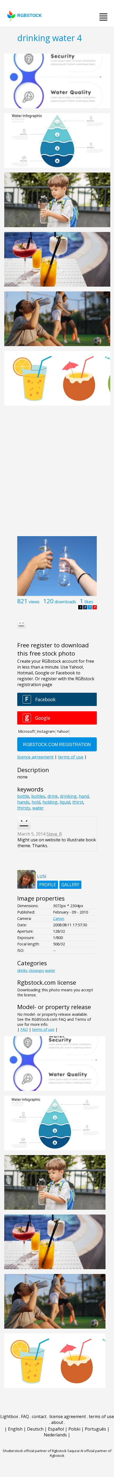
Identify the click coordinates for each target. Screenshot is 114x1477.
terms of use (43, 1029)
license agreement (67, 1416)
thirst (77, 802)
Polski (74, 1429)
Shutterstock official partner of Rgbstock (35, 1450)
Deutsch (35, 1429)
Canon (58, 918)
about (57, 1422)
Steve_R (54, 834)
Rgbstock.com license (46, 982)
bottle (23, 796)
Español (56, 1429)
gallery (70, 885)
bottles (38, 796)
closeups (36, 970)
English (15, 1429)
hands (23, 802)
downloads (65, 602)
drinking (68, 796)
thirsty (23, 808)
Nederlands (55, 1435)
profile (47, 885)
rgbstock (29, 15)
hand (84, 796)
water (38, 808)
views (34, 602)
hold (36, 802)
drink (52, 796)
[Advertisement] (57, 474)
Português (95, 1429)
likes (88, 602)
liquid (65, 802)
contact (39, 1416)
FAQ (24, 1029)
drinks (22, 970)
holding (50, 802)
